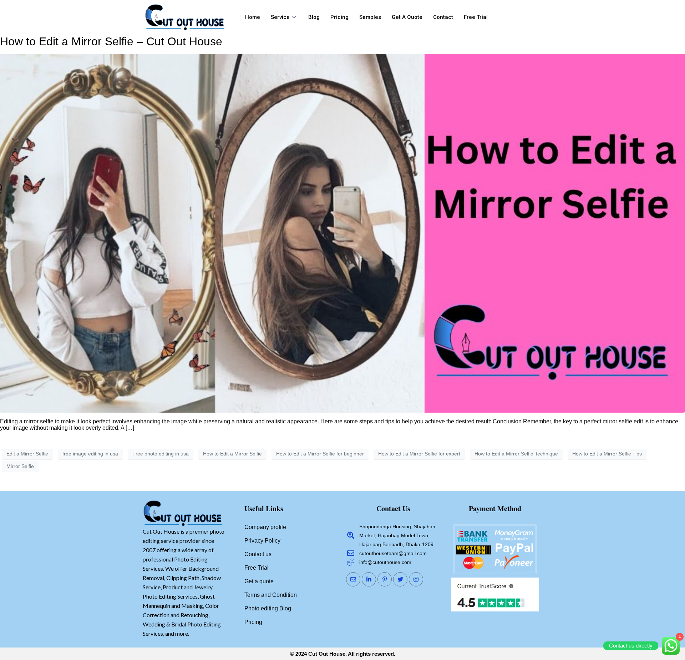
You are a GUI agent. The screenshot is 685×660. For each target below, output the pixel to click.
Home (252, 17)
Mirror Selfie (20, 466)
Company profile (265, 527)
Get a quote (407, 17)
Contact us (258, 554)
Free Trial (476, 17)
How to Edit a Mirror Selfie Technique (516, 454)
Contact (443, 17)
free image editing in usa (90, 454)
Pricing (339, 17)
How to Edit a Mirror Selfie (232, 454)
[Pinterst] (384, 579)
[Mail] (353, 579)
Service (280, 17)
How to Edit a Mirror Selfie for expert (419, 454)
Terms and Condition (270, 595)
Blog (314, 17)
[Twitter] (400, 579)
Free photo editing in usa (160, 454)
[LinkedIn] (369, 579)
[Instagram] (416, 579)
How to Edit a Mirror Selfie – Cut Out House (111, 41)
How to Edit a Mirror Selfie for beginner (320, 454)
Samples (370, 17)
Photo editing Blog (267, 608)
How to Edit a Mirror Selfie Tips (607, 454)
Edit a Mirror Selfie (27, 454)
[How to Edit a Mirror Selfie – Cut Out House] (342, 233)
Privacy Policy (262, 541)
